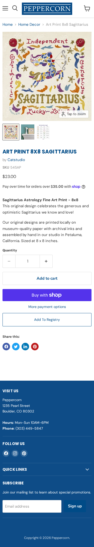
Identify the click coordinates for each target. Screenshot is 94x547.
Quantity (10, 250)
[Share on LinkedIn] (25, 346)
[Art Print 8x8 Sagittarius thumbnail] (11, 132)
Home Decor (29, 24)
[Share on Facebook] (6, 346)
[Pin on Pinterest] (35, 346)
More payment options (47, 307)
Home (8, 24)
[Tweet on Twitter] (16, 346)
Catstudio (16, 159)
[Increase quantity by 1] (46, 261)
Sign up (75, 506)
